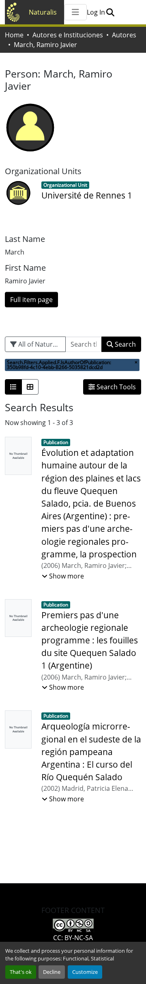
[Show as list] (13, 387)
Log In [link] (96, 12)
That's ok (21, 971)
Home (14, 34)
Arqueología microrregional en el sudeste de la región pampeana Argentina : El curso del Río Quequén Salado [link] (91, 752)
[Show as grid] (30, 387)
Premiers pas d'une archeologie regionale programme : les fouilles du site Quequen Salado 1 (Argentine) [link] (89, 640)
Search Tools (115, 386)
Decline (51, 971)
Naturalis (43, 12)
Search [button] (124, 344)
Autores (124, 34)
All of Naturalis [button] (40, 344)
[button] (110, 12)
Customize (85, 971)
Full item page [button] (31, 299)
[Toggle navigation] (75, 12)
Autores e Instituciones (67, 34)
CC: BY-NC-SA (73, 937)
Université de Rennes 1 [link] (86, 195)
